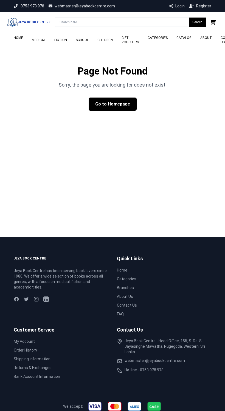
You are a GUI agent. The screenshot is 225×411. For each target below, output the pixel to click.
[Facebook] (16, 299)
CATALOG (184, 38)
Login (180, 6)
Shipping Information (32, 359)
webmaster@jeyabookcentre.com (85, 6)
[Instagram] (36, 299)
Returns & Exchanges (33, 368)
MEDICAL (39, 40)
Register (203, 6)
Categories (126, 279)
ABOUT (206, 38)
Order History (25, 350)
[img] (95, 406)
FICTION (60, 40)
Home (122, 270)
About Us (125, 296)
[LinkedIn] (46, 299)
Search (197, 22)
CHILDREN (105, 40)
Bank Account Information (37, 376)
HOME (18, 38)
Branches (125, 288)
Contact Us (127, 305)
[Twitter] (26, 299)
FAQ (120, 314)
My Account (24, 341)
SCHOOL (82, 40)
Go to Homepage (112, 104)
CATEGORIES (158, 38)
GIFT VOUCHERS (130, 40)
